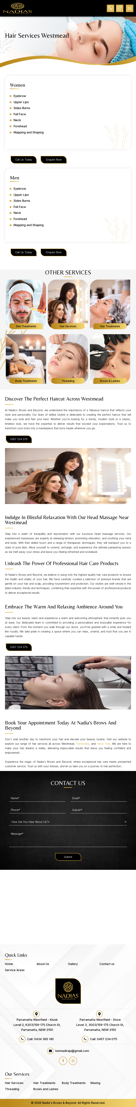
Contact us (107, 964)
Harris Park (103, 743)
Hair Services (68, 326)
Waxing (95, 1083)
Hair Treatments (110, 326)
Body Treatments (26, 381)
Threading (68, 381)
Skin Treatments (26, 326)
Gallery (73, 964)
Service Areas (15, 970)
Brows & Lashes (110, 381)
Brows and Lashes (45, 1089)
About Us (42, 964)
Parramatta (82, 743)
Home (9, 964)
